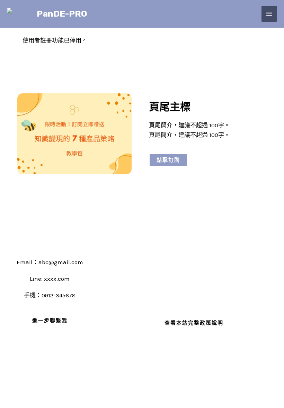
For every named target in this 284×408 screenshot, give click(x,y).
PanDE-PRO (62, 14)
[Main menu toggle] (269, 14)
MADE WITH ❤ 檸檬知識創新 (254, 360)
